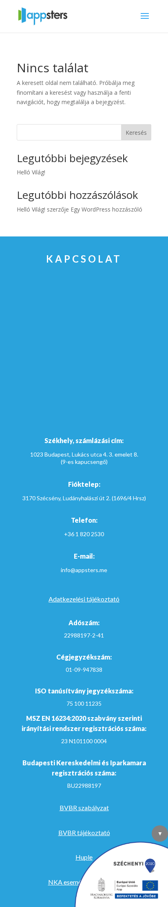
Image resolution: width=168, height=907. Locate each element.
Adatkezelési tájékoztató (84, 599)
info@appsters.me (84, 569)
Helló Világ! (31, 172)
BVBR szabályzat (84, 807)
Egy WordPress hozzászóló (106, 209)
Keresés (136, 132)
